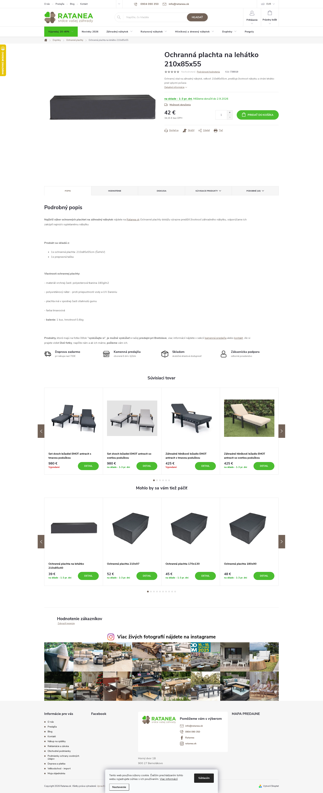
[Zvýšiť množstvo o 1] (229, 112)
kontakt (238, 338)
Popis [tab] (68, 191)
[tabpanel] (73, 431)
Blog (72, 4)
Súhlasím (204, 778)
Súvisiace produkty (206, 191)
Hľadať (197, 17)
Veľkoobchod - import (59, 768)
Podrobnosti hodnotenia (208, 72)
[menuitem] (61, 32)
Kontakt (84, 4)
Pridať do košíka (260, 115)
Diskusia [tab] (161, 191)
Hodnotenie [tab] (114, 191)
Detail (88, 466)
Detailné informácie (174, 87)
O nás (47, 4)
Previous (41, 431)
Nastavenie (119, 787)
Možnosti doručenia (180, 104)
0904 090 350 (192, 732)
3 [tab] (160, 480)
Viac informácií (169, 779)
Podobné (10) (253, 191)
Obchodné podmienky (59, 751)
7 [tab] (166, 591)
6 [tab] (169, 480)
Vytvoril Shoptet (271, 786)
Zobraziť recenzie (66, 623)
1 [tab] (154, 480)
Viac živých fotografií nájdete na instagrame (166, 637)
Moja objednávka (56, 773)
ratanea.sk (190, 743)
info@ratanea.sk (194, 726)
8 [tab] (169, 591)
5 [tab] (166, 480)
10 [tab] (175, 591)
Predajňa (60, 4)
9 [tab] (172, 591)
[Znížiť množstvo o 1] (229, 117)
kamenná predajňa (215, 338)
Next (281, 431)
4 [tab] (163, 480)
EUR (268, 4)
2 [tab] (157, 480)
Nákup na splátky (57, 741)
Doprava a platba (56, 763)
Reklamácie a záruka (58, 746)
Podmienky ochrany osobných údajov (63, 757)
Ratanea (189, 737)
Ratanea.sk (133, 219)
